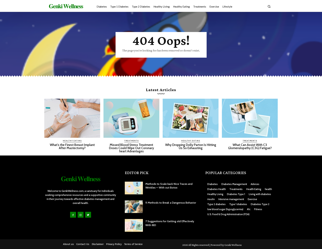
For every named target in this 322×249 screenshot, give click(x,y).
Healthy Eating (72, 141)
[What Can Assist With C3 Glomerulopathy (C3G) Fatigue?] (250, 118)
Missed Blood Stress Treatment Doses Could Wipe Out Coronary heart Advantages (131, 148)
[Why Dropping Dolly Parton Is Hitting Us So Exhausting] (191, 118)
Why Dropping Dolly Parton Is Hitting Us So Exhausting (190, 146)
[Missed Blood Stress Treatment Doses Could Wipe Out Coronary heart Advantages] (131, 118)
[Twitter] (88, 215)
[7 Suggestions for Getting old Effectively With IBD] (134, 225)
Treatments (131, 141)
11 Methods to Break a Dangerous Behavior (170, 202)
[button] (269, 6)
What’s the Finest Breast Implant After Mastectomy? (72, 146)
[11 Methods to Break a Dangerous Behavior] (134, 206)
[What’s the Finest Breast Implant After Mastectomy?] (72, 118)
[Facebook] (73, 215)
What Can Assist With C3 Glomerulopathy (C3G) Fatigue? (250, 146)
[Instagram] (81, 215)
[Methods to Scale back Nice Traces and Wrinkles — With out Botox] (134, 188)
